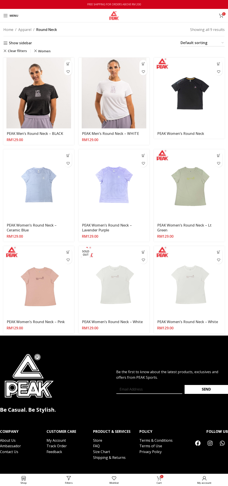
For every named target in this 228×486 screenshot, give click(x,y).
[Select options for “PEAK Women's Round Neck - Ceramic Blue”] (68, 155)
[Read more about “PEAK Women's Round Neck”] (218, 64)
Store (97, 440)
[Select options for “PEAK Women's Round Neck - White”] (143, 252)
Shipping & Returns (109, 457)
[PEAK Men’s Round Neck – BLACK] (38, 93)
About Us (8, 440)
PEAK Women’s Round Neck (180, 133)
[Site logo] (114, 15)
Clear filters (17, 51)
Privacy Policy (150, 451)
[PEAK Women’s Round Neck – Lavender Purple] (114, 184)
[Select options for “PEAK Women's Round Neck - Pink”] (68, 252)
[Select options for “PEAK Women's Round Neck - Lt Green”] (218, 155)
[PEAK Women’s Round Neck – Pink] (38, 281)
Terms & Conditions (156, 440)
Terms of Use (150, 445)
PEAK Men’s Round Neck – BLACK (35, 133)
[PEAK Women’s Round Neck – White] (189, 281)
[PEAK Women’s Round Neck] (189, 93)
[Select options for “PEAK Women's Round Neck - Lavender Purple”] (143, 155)
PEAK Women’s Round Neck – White (112, 321)
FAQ (96, 445)
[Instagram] (210, 443)
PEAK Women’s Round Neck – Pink (36, 321)
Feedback (54, 451)
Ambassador (10, 445)
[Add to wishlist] (68, 71)
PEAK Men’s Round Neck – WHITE (110, 133)
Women (44, 51)
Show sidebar (20, 43)
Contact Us (9, 451)
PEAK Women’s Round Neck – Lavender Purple (107, 228)
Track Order (57, 445)
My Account (57, 440)
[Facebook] (198, 443)
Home (8, 29)
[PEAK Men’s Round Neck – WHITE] (114, 93)
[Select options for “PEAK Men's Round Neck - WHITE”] (143, 64)
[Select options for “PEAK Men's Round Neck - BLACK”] (68, 64)
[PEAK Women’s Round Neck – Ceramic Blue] (38, 184)
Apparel (24, 29)
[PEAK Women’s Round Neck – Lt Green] (189, 184)
